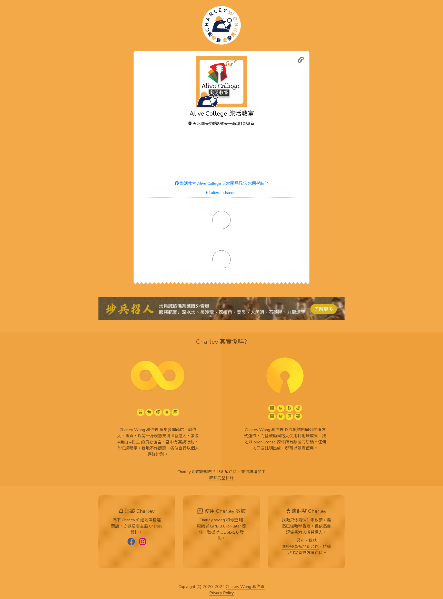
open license (265, 442)
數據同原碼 (303, 442)
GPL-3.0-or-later (225, 526)
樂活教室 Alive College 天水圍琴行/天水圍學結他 (223, 183)
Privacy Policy (221, 593)
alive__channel (223, 193)
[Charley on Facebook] (131, 542)
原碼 (201, 526)
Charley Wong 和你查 (245, 587)
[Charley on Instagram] (142, 542)
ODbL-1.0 (229, 532)
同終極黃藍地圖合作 (300, 547)
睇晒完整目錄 (221, 478)
